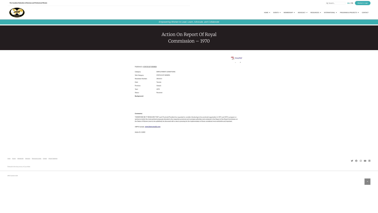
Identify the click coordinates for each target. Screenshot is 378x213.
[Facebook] (356, 161)
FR (352, 3)
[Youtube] (365, 161)
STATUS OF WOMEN (150, 66)
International (329, 12)
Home (266, 12)
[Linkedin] (369, 161)
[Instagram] (361, 161)
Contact (365, 12)
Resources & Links (36, 158)
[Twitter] (352, 161)
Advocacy (301, 12)
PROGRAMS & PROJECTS (348, 12)
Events (276, 12)
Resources (314, 12)
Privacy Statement (53, 158)
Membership (288, 12)
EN (348, 3)
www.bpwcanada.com (152, 127)
